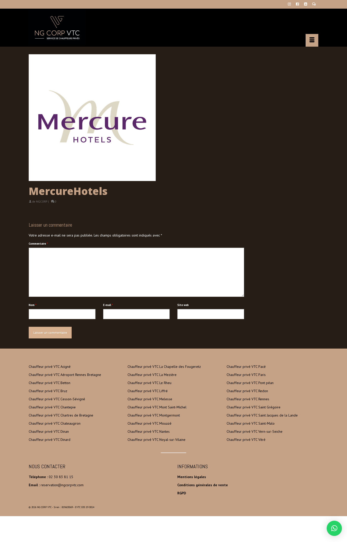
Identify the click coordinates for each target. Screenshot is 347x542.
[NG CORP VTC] (74, 28)
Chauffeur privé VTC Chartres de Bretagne (61, 415)
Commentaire (38, 243)
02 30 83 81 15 (61, 477)
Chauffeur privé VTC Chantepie (52, 407)
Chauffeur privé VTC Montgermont (154, 415)
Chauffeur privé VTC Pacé (246, 366)
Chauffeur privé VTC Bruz (48, 391)
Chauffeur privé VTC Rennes (248, 399)
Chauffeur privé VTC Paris (246, 374)
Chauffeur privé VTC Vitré (246, 439)
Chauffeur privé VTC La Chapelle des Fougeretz (164, 366)
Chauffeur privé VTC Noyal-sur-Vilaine (156, 439)
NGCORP (41, 201)
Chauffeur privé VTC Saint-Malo (251, 423)
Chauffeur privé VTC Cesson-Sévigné (57, 399)
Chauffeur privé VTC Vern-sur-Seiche (254, 431)
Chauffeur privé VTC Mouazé (149, 423)
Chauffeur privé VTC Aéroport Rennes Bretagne (65, 374)
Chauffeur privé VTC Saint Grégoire (253, 407)
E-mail (108, 305)
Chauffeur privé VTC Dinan (49, 431)
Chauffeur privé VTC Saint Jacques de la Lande (262, 415)
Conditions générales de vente (202, 485)
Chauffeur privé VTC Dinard (49, 439)
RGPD (181, 493)
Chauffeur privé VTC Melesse (150, 399)
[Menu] (312, 40)
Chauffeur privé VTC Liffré (148, 391)
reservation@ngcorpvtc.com (62, 485)
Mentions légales (191, 477)
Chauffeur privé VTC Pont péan (250, 383)
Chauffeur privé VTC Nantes (149, 431)
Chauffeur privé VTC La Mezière (152, 374)
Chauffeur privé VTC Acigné (50, 366)
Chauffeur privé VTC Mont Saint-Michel (157, 407)
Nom (32, 305)
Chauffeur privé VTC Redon (247, 391)
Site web (183, 305)
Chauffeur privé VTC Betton (49, 383)
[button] (334, 528)
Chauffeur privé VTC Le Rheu (149, 383)
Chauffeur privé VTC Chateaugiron (55, 423)
